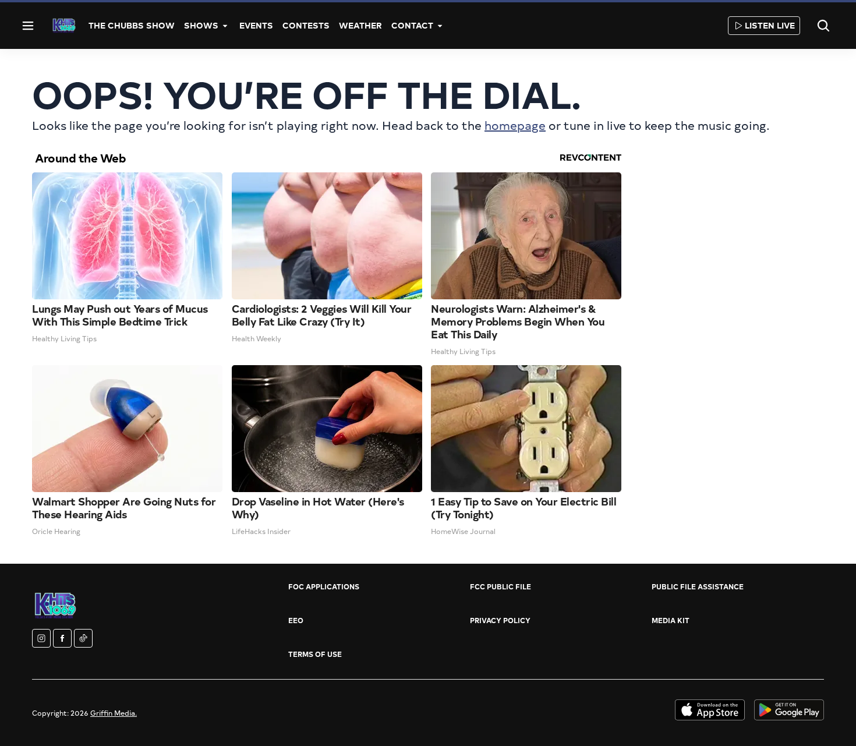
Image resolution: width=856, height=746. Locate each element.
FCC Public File (500, 586)
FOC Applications (323, 586)
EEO (295, 620)
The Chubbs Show (132, 25)
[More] (225, 25)
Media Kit (670, 620)
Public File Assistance (698, 586)
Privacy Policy (500, 620)
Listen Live (770, 25)
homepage (515, 125)
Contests (306, 25)
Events (256, 25)
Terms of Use (315, 654)
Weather (360, 25)
